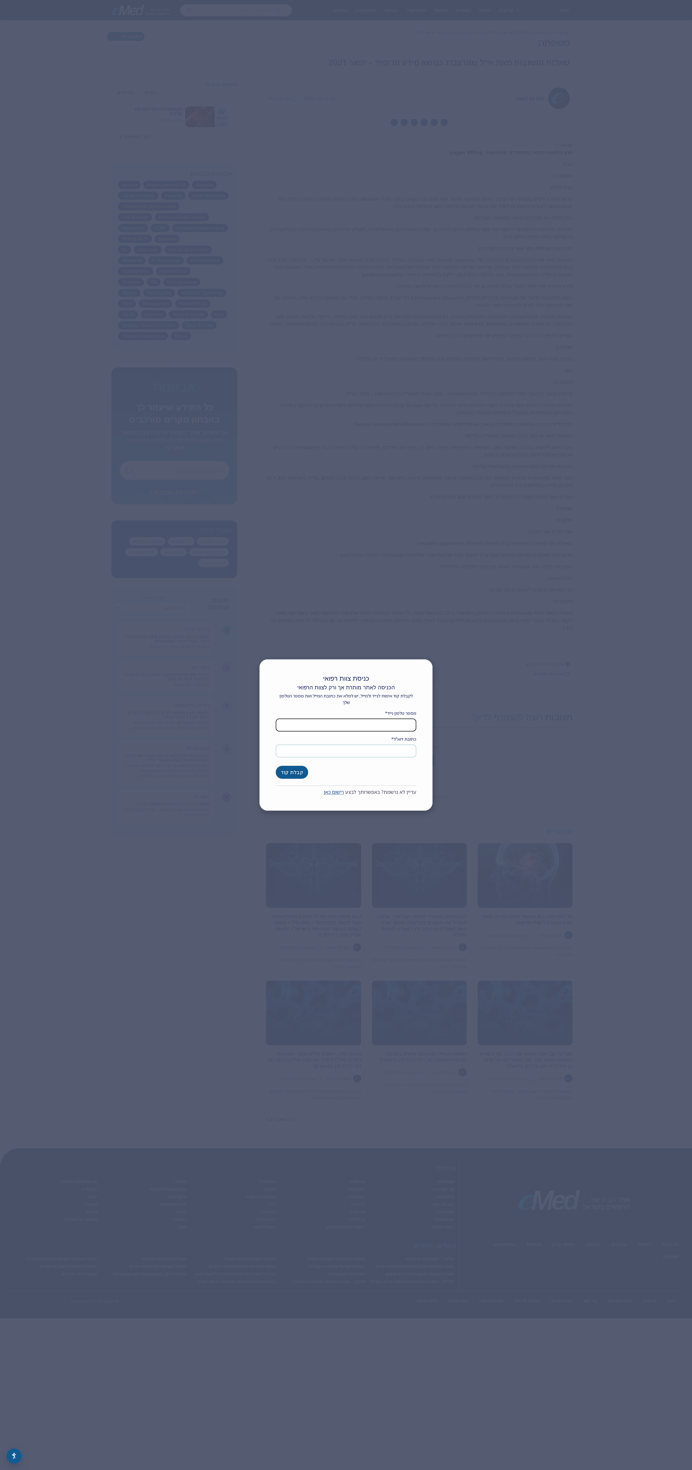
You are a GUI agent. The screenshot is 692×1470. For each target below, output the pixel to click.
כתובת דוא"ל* (403, 739)
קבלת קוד (292, 772)
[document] (346, 735)
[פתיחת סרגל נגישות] (14, 1456)
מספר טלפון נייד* (400, 713)
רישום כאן (334, 792)
